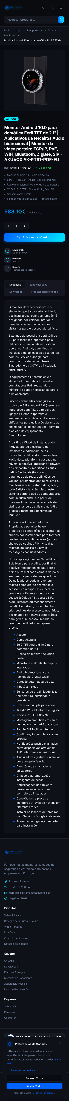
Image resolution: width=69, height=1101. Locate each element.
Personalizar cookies (23, 1070)
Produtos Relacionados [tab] (44, 291)
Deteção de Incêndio (16, 943)
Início (7, 30)
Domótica (9, 932)
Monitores (10, 35)
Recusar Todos (34, 1078)
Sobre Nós (10, 1006)
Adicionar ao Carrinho (37, 237)
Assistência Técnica (15, 983)
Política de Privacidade (43, 1093)
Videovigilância (13, 915)
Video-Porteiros (13, 926)
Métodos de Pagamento (18, 977)
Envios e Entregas (14, 972)
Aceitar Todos (34, 1086)
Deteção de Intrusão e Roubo (21, 920)
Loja (18, 30)
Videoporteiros (34, 30)
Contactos (10, 1017)
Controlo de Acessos (16, 938)
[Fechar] (60, 1043)
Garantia (9, 960)
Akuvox (52, 30)
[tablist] (34, 288)
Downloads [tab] (15, 291)
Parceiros (9, 1012)
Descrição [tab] (15, 284)
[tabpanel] (34, 566)
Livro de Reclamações (17, 989)
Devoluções (11, 966)
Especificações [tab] (38, 284)
